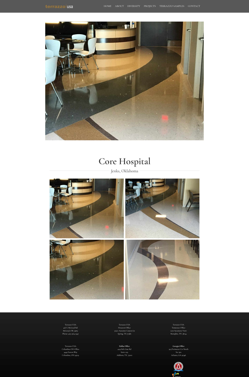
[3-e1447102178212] (87, 269)
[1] (87, 208)
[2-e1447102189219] (162, 208)
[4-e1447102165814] (162, 269)
